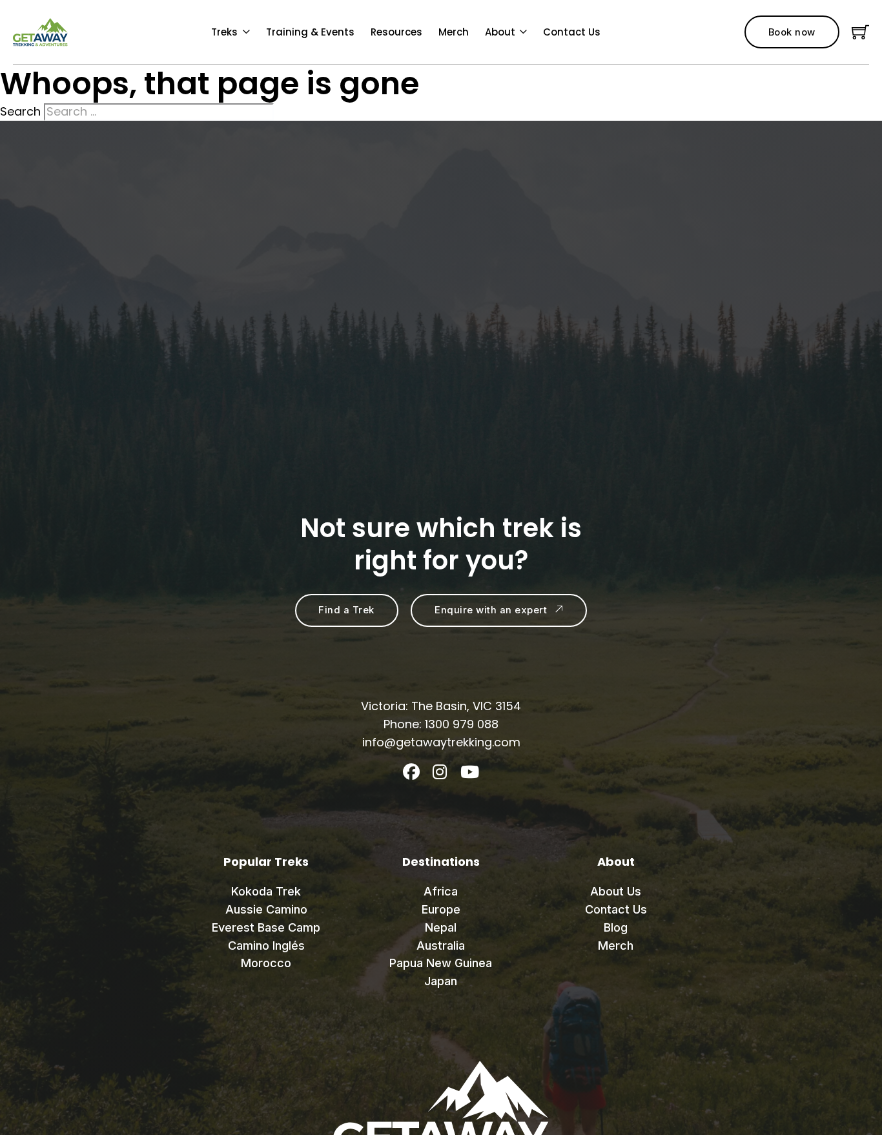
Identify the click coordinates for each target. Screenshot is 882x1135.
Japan (440, 981)
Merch (453, 32)
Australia (440, 945)
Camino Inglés (266, 945)
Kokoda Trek (266, 891)
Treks (224, 32)
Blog (616, 927)
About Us (615, 891)
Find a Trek (346, 610)
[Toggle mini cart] (860, 32)
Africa (441, 891)
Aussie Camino (266, 909)
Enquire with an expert (491, 610)
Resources (396, 32)
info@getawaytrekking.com (441, 742)
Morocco (266, 963)
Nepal (440, 927)
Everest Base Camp (266, 927)
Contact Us (571, 32)
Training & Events (310, 32)
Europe (441, 909)
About (500, 32)
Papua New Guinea (440, 963)
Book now (791, 32)
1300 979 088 (461, 724)
